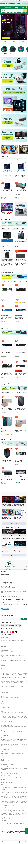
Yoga (13, 686)
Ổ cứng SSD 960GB (14, 811)
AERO (9, 651)
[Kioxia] (9, 149)
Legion (22, 686)
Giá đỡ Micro (17, 744)
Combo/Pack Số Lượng (21, 677)
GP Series (25, 681)
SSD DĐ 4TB (11, 805)
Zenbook (4, 660)
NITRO (17, 647)
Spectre (18, 666)
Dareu (22, 726)
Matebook (2, 693)
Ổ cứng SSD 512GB (7, 811)
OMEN (2, 668)
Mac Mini (15, 705)
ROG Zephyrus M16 (21, 661)
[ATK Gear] (14, 27)
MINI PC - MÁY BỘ (6, 219)
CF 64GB (6, 677)
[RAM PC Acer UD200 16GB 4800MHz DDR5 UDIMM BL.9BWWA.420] (21, 366)
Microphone (13, 753)
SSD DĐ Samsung (10, 801)
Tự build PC (4, 53)
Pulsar (14, 722)
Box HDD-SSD (10, 791)
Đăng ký (24, 618)
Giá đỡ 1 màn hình (4, 744)
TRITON (25, 647)
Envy (6, 666)
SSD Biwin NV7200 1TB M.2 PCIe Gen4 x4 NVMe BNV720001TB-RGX (7, 319)
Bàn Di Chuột (23, 722)
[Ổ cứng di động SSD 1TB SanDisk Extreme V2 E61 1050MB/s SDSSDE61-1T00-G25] (7, 421)
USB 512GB (6, 719)
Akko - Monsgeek (4, 726)
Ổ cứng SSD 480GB (16, 810)
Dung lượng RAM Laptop (15, 336)
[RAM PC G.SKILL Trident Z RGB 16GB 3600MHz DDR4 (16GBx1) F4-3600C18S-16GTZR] (7, 366)
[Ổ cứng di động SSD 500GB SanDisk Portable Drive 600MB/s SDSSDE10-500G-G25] (21, 401)
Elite (15, 666)
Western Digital (3, 796)
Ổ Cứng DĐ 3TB (7, 797)
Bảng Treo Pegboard (23, 744)
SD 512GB (17, 676)
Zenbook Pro (19, 660)
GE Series (2, 682)
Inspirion (13, 655)
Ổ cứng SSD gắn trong (7, 272)
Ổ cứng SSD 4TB (9, 813)
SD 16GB (23, 674)
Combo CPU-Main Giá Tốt (18, 712)
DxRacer (11, 739)
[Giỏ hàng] (25, 7)
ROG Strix (4, 663)
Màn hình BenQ (20, 780)
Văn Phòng (2, 655)
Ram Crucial (8, 787)
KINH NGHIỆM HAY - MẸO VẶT (10, 527)
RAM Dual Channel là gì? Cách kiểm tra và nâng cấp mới (19, 537)
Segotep (19, 768)
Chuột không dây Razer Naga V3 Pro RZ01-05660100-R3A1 (6, 461)
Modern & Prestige (12, 682)
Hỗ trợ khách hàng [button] (6, 578)
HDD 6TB (23, 822)
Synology (2, 818)
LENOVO (6, 701)
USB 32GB (14, 717)
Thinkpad (10, 686)
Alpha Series (3, 681)
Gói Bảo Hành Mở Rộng (5, 697)
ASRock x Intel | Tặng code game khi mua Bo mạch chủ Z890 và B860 (19, 505)
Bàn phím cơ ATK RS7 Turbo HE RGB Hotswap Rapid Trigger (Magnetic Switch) (21, 481)
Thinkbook (6, 686)
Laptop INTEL (15, 640)
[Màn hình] (21, 49)
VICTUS (12, 666)
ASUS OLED (17, 12)
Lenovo (3, 159)
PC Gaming (22, 12)
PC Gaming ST (15, 228)
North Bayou (9, 745)
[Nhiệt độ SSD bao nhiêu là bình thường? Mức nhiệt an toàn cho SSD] (8, 532)
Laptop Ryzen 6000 (21, 644)
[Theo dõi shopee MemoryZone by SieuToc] (7, 632)
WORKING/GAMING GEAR (8, 439)
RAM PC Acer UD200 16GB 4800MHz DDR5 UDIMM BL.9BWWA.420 (20, 374)
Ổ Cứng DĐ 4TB (13, 797)
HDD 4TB (19, 822)
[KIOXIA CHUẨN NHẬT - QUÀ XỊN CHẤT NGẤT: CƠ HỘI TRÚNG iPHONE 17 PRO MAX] (8, 512)
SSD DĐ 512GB (16, 804)
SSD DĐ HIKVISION (9, 802)
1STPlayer (15, 768)
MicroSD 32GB (15, 673)
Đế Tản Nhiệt (12, 697)
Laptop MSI (6, 638)
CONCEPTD (6, 647)
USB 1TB (10, 719)
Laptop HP (17, 638)
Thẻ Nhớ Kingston (24, 672)
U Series (2, 651)
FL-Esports (18, 726)
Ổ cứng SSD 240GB (19, 809)
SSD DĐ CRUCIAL (5, 392)
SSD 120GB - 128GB (12, 281)
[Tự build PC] (4, 49)
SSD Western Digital (16, 814)
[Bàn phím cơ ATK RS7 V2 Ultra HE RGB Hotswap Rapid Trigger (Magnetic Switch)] (7, 472)
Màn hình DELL (9, 780)
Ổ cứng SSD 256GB (8, 810)
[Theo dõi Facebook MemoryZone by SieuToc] (2, 632)
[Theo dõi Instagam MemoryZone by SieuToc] (10, 632)
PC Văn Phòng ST (5, 228)
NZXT (8, 769)
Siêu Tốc (19, 832)
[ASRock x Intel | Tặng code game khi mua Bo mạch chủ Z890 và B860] (20, 499)
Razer (5, 722)
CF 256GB (15, 677)
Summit (17, 682)
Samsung (15, 731)
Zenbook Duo (8, 660)
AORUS (11, 651)
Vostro (17, 655)
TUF (1, 660)
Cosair (2, 768)
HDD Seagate (6, 824)
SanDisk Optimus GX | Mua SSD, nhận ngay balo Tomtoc (7, 505)
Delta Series (8, 681)
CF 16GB (25, 676)
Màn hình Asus (3, 780)
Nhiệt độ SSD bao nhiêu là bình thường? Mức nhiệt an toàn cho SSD (8, 537)
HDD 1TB (7, 822)
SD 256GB (13, 676)
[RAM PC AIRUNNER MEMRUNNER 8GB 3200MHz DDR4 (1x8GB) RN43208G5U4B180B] (7, 345)
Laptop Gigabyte (12, 638)
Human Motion (3, 745)
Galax (2, 769)
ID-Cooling (15, 777)
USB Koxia (17, 716)
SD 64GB (5, 676)
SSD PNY (22, 814)
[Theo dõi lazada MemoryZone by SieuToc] (4, 632)
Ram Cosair (3, 787)
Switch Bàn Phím (7, 727)
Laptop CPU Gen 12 (13, 644)
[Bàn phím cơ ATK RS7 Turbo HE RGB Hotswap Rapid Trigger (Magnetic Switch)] (21, 472)
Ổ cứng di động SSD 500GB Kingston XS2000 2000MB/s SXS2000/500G (7, 409)
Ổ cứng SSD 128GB (11, 809)
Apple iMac (11, 708)
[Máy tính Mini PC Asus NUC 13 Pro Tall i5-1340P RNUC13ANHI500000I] (21, 256)
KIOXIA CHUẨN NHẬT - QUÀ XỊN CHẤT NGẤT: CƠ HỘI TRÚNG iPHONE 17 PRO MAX (7, 518)
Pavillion (8, 666)
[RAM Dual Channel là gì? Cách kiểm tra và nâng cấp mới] (20, 532)
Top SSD (3, 281)
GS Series (7, 682)
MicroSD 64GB (21, 673)
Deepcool (9, 768)
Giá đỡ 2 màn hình (11, 744)
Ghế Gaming (20, 740)
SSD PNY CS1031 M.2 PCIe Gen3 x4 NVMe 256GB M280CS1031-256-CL (20, 298)
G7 (6, 651)
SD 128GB (9, 676)
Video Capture (3, 753)
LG (26, 159)
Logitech (2, 722)
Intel (13, 764)
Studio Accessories (19, 753)
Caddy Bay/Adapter (4, 791)
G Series (19, 655)
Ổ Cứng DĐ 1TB (21, 796)
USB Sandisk (3, 716)
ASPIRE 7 (13, 647)
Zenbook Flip (14, 660)
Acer (13, 159)
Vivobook (8, 663)
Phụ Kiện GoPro (13, 792)
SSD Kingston (21, 813)
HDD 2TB (11, 822)
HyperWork (21, 739)
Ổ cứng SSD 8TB (16, 813)
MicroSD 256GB (6, 674)
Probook (24, 666)
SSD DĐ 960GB (22, 804)
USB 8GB (5, 717)
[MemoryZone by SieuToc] (11, 8)
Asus (9, 159)
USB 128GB (23, 717)
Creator (21, 682)
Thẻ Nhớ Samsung (10, 672)
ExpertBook (13, 663)
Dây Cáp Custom (14, 727)
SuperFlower (18, 773)
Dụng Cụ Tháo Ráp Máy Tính (22, 792)
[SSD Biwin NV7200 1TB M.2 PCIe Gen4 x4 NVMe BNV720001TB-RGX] (7, 310)
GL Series (21, 681)
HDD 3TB (15, 822)
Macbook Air (3, 690)
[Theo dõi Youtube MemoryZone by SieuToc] (13, 632)
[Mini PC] (14, 120)
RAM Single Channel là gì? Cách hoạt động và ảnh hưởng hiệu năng (19, 549)
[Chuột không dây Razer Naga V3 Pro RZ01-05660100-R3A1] (7, 453)
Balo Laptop (17, 697)
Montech (25, 768)
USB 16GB (9, 717)
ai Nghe (24, 731)
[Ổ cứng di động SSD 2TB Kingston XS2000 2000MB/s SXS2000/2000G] (21, 421)
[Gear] (14, 63)
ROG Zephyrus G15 (6, 661)
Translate (25, 0)
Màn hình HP (14, 780)
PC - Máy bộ (12, 53)
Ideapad (2, 686)
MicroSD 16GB (9, 673)
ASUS (6, 705)
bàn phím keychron (4, 12)
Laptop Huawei (21, 640)
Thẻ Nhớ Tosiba (17, 672)
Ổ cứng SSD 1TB (22, 811)
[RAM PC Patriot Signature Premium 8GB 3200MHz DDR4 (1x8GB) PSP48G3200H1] (21, 345)
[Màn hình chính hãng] (14, 135)
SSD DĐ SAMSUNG (16, 392)
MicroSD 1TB (18, 674)
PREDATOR (21, 647)
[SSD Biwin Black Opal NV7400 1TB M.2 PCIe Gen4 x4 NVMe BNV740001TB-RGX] (21, 310)
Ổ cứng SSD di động (6, 384)
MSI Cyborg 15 (11, 12)
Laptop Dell (5, 640)
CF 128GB (10, 677)
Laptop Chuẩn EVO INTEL (5, 644)
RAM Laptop (4, 336)
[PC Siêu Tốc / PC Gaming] (14, 99)
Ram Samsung (23, 787)
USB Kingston (8, 716)
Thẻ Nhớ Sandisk (4, 672)
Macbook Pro (8, 690)
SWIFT (2, 647)
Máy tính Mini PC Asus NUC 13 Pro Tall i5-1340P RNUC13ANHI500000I (20, 264)
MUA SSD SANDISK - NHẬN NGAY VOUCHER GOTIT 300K (19, 518)
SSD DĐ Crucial (3, 801)
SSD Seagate (10, 814)
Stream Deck (8, 753)
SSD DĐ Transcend (16, 802)
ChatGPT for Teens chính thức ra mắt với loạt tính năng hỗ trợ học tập (7, 549)
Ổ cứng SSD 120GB (4, 809)
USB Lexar (13, 716)
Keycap (2, 727)
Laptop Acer (22, 638)
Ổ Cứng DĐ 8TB (19, 797)
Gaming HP (6, 668)
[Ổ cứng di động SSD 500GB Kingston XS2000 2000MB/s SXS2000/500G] (7, 401)
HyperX (11, 722)
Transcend (8, 796)
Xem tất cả (13, 523)
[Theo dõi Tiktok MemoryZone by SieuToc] (16, 632)
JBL (18, 731)
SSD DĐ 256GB (4, 804)
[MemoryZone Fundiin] (14, 3)
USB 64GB (18, 717)
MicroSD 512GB (12, 674)
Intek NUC (2, 705)
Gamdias (5, 769)
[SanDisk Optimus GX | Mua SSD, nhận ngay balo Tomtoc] (8, 499)
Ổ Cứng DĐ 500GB (14, 796)
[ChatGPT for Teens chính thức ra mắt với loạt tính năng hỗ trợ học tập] (8, 544)
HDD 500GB (3, 822)
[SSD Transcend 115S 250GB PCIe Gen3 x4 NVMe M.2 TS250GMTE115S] (7, 289)
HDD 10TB (4, 823)
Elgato (8, 749)
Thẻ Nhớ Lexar (3, 673)
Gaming (6, 655)
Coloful (10, 764)
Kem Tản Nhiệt (7, 792)
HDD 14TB (13, 823)
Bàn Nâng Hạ (7, 740)
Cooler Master (15, 739)
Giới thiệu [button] (3, 571)
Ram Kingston (17, 787)
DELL (3, 701)
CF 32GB (2, 677)
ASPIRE (10, 647)
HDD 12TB (9, 823)
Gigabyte (9, 760)
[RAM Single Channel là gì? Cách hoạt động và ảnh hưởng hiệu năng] (20, 544)
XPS (2, 656)
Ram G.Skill (13, 787)
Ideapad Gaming (17, 686)
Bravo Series (13, 681)
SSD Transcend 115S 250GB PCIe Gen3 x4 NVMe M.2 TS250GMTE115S (7, 298)
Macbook (2, 638)
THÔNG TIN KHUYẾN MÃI (9, 494)
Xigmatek (5, 768)
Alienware (23, 655)
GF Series (17, 681)
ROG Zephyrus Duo (13, 661)
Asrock (12, 705)
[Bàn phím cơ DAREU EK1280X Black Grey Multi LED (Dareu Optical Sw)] (21, 453)
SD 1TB (21, 676)
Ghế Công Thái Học (13, 740)
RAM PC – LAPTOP (6, 328)
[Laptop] (14, 78)
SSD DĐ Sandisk (22, 801)
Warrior (2, 739)
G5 (4, 651)
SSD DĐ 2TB (6, 805)
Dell (19, 722)
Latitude (10, 655)
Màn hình (21, 53)
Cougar (24, 739)
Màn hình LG (5, 782)
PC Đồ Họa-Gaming (9, 712)
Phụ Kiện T (21, 731)
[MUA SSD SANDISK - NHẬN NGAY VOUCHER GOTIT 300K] (20, 512)
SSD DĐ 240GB (23, 802)
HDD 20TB (18, 823)
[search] (25, 10)
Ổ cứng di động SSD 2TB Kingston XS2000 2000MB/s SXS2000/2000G (20, 430)
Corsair (8, 722)
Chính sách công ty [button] (6, 574)
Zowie (17, 722)
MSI (18, 159)
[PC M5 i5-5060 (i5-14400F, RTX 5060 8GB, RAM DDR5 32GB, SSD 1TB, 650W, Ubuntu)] (7, 236)
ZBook (21, 666)
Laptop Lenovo (10, 640)
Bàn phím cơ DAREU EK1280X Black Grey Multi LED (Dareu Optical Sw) (20, 461)
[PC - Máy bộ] (12, 49)
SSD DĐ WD (16, 801)
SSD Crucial (5, 814)
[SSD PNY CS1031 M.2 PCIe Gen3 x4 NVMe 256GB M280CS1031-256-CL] (21, 289)
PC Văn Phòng (3, 712)
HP (22, 159)
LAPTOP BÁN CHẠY (6, 156)
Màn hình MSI (10, 782)
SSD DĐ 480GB (10, 804)
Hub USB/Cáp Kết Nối (17, 791)
